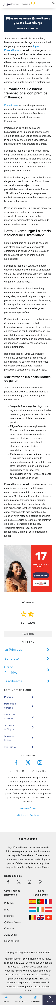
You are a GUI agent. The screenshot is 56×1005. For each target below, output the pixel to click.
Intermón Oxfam (28, 808)
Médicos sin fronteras (28, 815)
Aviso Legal (10, 935)
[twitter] (28, 762)
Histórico (9, 916)
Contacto (9, 928)
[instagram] (39, 762)
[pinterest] (40, 882)
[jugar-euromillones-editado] (18, 2)
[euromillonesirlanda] (40, 908)
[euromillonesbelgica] (32, 916)
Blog (6, 909)
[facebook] (16, 762)
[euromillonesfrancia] (48, 900)
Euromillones (11, 105)
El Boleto (9, 903)
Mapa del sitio (11, 941)
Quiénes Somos (12, 922)
